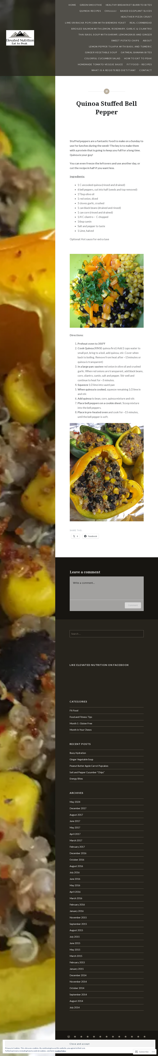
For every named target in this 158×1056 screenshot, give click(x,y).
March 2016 (76, 898)
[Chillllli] (94, 1036)
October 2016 (77, 859)
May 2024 (75, 801)
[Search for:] (107, 633)
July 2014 (75, 1007)
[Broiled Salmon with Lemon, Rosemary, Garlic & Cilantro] (125, 1036)
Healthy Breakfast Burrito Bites (129, 5)
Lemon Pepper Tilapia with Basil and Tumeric (120, 46)
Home (72, 5)
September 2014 (78, 994)
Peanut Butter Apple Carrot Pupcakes (89, 765)
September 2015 (78, 924)
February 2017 (77, 846)
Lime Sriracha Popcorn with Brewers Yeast (95, 22)
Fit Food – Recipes (139, 64)
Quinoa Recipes (90, 11)
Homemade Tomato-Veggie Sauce (100, 64)
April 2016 (75, 891)
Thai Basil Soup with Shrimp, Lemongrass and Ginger (115, 34)
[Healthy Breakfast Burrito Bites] (81, 1036)
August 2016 (76, 866)
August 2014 (76, 1001)
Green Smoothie (91, 5)
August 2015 (76, 930)
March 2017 (76, 840)
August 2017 (76, 814)
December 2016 (78, 853)
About (147, 40)
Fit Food (74, 710)
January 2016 (77, 911)
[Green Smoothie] (75, 1036)
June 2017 (75, 821)
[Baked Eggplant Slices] (100, 1036)
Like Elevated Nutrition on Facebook (99, 664)
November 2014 (78, 981)
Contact (145, 70)
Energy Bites (76, 778)
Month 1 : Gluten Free (81, 723)
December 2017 (78, 808)
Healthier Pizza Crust (136, 16)
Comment (133, 605)
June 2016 (75, 878)
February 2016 (77, 904)
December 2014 (78, 975)
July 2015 (75, 936)
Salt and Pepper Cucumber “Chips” (87, 772)
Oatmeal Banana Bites (136, 52)
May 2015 (75, 949)
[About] (144, 1036)
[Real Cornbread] (119, 1036)
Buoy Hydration (78, 753)
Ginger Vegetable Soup (101, 52)
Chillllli (111, 11)
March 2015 (76, 956)
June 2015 (75, 943)
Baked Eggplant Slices (136, 11)
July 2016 (75, 872)
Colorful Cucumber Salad (102, 58)
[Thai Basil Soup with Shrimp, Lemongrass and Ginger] (131, 1036)
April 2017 (75, 834)
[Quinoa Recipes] (87, 1036)
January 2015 (77, 968)
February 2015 (77, 962)
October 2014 (77, 988)
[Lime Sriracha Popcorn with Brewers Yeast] (112, 1036)
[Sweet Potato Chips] (138, 1036)
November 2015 (78, 917)
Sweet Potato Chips (125, 40)
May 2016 (75, 885)
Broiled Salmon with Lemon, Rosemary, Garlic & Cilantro (111, 28)
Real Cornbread (141, 22)
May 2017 (75, 827)
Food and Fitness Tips (81, 717)
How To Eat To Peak (138, 58)
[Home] (68, 1036)
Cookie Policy (60, 1051)
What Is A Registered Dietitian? (113, 70)
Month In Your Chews (81, 729)
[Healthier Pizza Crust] (106, 1036)
